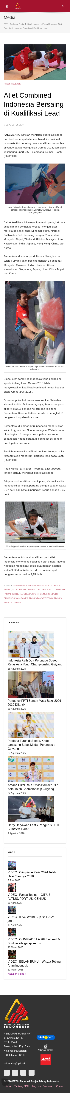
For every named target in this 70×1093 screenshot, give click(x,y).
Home (8, 1086)
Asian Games (20, 585)
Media (9, 17)
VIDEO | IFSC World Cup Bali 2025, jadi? (31, 919)
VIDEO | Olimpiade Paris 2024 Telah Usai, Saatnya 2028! (32, 874)
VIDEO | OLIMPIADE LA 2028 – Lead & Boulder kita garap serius (34, 941)
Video (11, 852)
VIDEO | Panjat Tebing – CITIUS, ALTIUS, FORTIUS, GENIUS (29, 896)
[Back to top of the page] (5, 1082)
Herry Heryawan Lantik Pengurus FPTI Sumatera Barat (33, 827)
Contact (60, 1086)
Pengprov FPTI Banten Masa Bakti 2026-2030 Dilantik (35, 702)
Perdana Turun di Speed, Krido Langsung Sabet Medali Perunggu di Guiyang (32, 744)
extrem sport (46, 589)
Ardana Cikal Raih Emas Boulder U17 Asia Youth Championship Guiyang (33, 787)
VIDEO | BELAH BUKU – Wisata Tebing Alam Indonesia (34, 963)
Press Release (12, 84)
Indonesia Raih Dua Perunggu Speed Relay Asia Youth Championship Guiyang (35, 662)
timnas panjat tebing (41, 598)
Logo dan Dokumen (42, 1086)
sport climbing (41, 594)
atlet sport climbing (24, 589)
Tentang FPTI (21, 1086)
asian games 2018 (37, 585)
